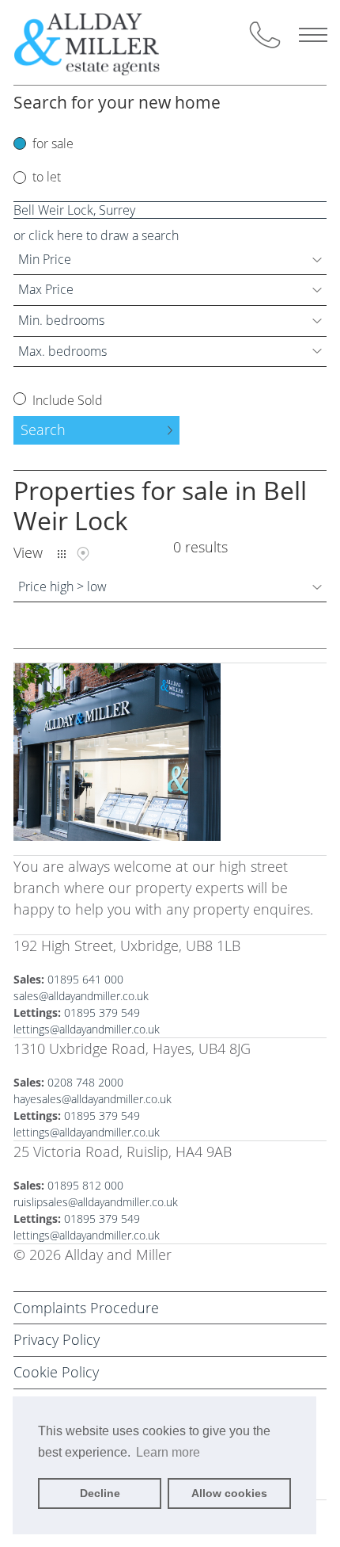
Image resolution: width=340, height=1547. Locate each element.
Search (43, 429)
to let (46, 176)
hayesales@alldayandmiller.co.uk (92, 1098)
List (62, 554)
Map (83, 554)
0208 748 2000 (85, 1082)
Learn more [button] (168, 1452)
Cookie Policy (56, 1371)
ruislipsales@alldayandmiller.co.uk (95, 1201)
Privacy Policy (56, 1339)
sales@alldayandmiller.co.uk (81, 995)
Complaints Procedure (86, 1307)
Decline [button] (100, 1493)
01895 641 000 (85, 979)
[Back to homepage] (99, 42)
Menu (313, 35)
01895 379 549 (102, 1012)
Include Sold (66, 400)
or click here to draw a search (96, 235)
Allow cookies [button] (229, 1493)
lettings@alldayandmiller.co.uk (86, 1029)
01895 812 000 (85, 1185)
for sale (53, 143)
